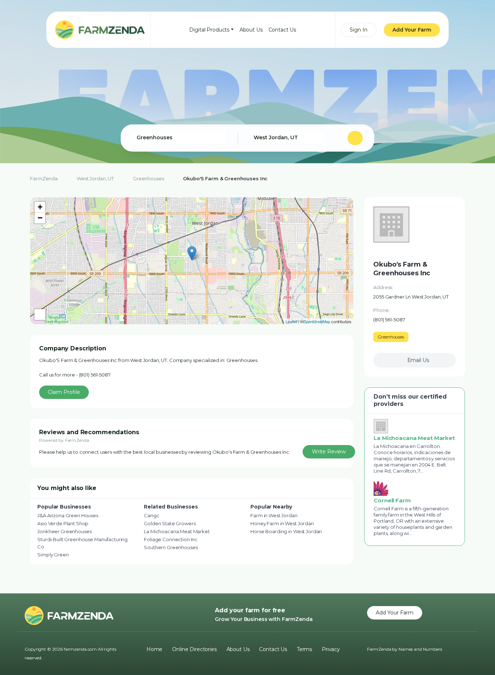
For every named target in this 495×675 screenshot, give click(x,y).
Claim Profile (64, 392)
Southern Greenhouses (170, 547)
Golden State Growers (169, 523)
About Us (251, 29)
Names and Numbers (420, 649)
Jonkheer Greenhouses (64, 531)
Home (154, 649)
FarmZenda (44, 178)
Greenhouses (148, 178)
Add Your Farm (411, 29)
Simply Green (52, 554)
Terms (304, 649)
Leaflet (291, 321)
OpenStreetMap (316, 321)
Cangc (151, 515)
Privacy (331, 649)
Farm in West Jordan (273, 515)
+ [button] (40, 206)
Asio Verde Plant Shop (62, 523)
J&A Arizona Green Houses (67, 515)
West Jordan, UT (95, 178)
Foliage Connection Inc (170, 539)
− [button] (40, 217)
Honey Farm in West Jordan (282, 523)
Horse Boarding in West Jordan (286, 531)
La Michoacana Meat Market (177, 531)
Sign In (358, 29)
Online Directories (194, 649)
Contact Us (282, 29)
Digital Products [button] (209, 29)
